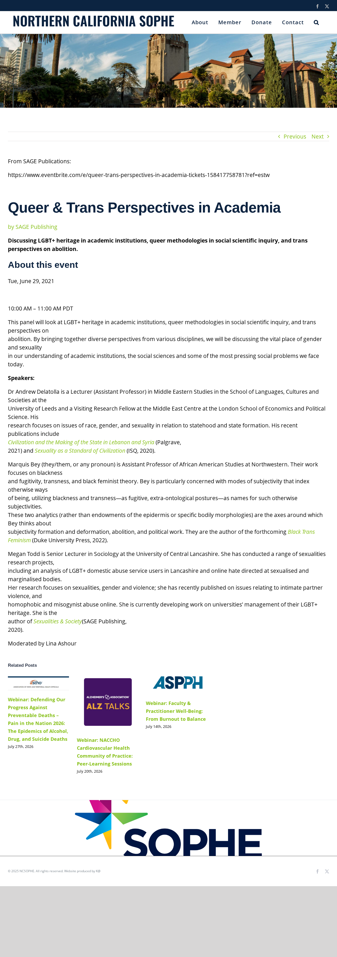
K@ (98, 871)
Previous (295, 136)
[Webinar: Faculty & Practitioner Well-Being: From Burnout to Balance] (176, 685)
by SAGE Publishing (32, 226)
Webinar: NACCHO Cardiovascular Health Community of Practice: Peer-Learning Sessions (99, 704)
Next (317, 136)
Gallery (46, 683)
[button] (316, 22)
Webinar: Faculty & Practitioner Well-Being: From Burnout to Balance (168, 685)
